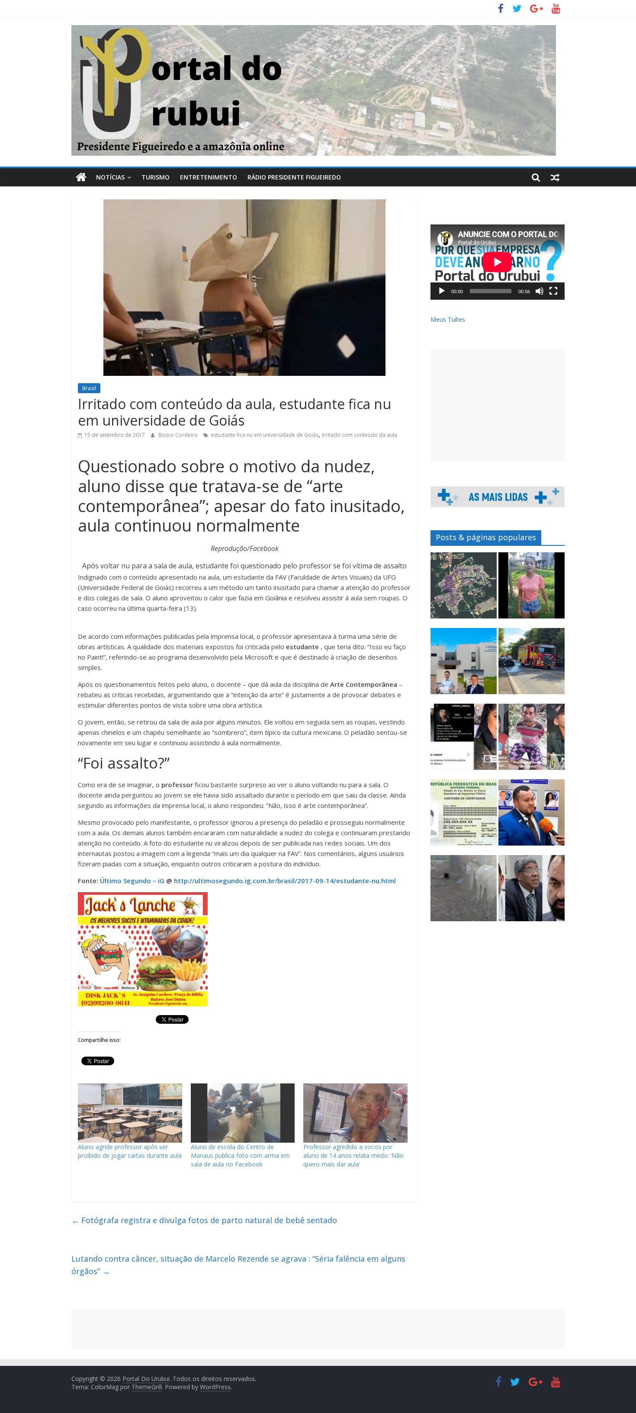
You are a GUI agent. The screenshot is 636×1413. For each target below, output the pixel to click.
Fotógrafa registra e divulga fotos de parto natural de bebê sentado (204, 1220)
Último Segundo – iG (132, 880)
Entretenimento (208, 177)
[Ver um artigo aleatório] (555, 177)
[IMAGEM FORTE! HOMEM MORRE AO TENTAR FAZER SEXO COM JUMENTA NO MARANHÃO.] (463, 892)
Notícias (110, 177)
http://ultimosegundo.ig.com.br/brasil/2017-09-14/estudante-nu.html (285, 880)
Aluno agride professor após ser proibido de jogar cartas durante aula (130, 1151)
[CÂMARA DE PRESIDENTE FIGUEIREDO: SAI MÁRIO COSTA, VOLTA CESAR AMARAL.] (463, 665)
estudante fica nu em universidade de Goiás (264, 435)
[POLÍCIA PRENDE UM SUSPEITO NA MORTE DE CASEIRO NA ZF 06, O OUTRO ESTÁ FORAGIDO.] (531, 741)
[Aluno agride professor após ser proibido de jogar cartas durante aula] (130, 1113)
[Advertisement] (497, 405)
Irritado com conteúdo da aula (359, 435)
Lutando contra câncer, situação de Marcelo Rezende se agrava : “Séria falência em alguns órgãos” (238, 1264)
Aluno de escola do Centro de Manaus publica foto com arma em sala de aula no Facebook (240, 1155)
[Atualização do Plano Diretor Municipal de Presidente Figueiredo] (463, 589)
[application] (497, 262)
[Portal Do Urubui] (81, 177)
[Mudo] (539, 291)
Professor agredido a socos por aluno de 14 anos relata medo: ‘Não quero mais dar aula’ (353, 1155)
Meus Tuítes (447, 319)
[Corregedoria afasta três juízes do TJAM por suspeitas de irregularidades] (531, 892)
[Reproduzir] (441, 291)
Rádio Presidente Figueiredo (294, 177)
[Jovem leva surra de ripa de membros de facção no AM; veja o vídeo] (531, 589)
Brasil (89, 388)
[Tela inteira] (553, 291)
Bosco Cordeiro (178, 435)
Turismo (155, 177)
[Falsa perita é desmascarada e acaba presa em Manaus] (463, 741)
